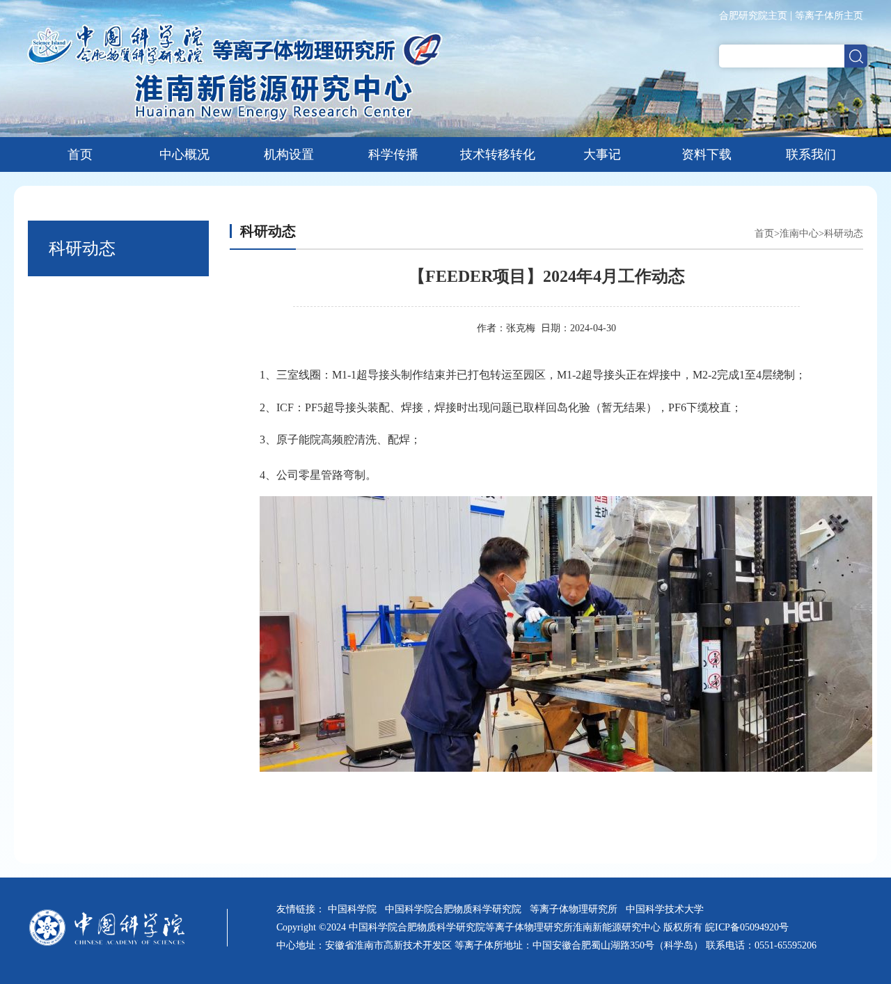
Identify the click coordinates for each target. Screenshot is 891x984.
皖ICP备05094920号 (747, 927)
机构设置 (289, 154)
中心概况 (184, 154)
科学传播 (393, 154)
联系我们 (811, 154)
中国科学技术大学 (667, 909)
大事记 (602, 154)
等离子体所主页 (829, 15)
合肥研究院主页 (753, 15)
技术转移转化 (497, 154)
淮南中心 (799, 233)
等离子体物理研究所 (576, 909)
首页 (80, 154)
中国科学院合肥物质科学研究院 (456, 909)
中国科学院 (355, 909)
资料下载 (706, 154)
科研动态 (843, 233)
